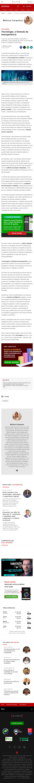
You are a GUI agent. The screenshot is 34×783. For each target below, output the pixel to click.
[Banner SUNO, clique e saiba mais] (17, 89)
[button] (27, 6)
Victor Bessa (7, 657)
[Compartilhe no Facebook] (21, 47)
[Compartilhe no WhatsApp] (28, 47)
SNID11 (23, 9)
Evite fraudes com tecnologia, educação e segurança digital (12, 494)
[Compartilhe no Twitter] (24, 47)
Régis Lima (6, 510)
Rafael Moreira (8, 647)
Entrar (30, 1)
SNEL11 (17, 9)
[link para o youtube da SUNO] (24, 747)
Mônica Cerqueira (17, 424)
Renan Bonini (7, 679)
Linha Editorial (23, 704)
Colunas (9, 13)
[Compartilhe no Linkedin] (31, 47)
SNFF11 (29, 9)
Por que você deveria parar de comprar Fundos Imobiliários (12, 661)
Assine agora (17, 723)
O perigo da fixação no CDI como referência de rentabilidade (12, 650)
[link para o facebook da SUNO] (9, 747)
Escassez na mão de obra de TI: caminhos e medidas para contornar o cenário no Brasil (12, 516)
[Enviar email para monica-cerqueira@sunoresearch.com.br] (17, 470)
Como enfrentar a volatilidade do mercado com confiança (11, 671)
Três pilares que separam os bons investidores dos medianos (11, 692)
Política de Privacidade (12, 704)
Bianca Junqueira (7, 490)
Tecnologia (5, 400)
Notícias (3, 13)
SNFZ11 (5, 9)
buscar (18, 6)
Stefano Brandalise (9, 668)
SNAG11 (11, 9)
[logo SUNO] (15, 2)
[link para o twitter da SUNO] (14, 747)
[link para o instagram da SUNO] (19, 747)
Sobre (2, 704)
